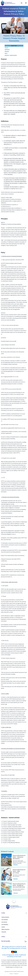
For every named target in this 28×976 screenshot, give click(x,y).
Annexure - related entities (11, 55)
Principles (7, 51)
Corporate (3, 931)
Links (3, 913)
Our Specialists (4, 924)
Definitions (7, 49)
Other (3, 936)
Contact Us (16, 973)
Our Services (4, 922)
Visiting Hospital (5, 917)
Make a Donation (5, 929)
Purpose (6, 47)
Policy (6, 53)
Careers (3, 927)
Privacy (11, 973)
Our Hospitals (4, 919)
